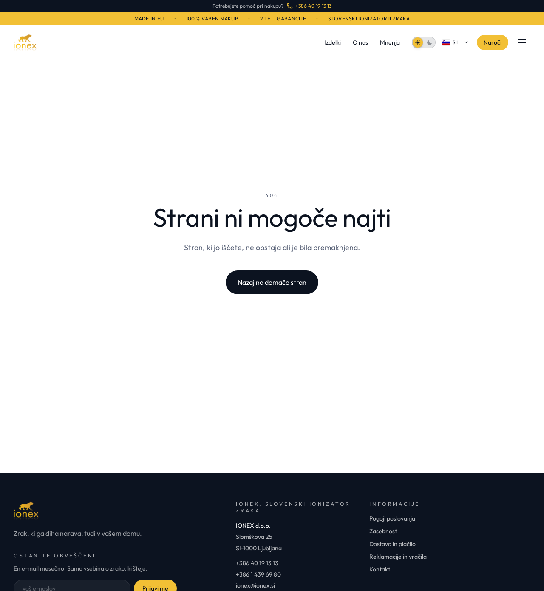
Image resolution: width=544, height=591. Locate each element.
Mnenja (390, 42)
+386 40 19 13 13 (257, 563)
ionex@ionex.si (255, 585)
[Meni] (521, 42)
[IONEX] (25, 42)
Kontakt (379, 569)
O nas (360, 42)
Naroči (493, 42)
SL (457, 42)
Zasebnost (383, 531)
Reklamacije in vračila (398, 556)
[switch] (424, 42)
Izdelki (332, 42)
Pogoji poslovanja (392, 518)
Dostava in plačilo (392, 544)
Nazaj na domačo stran (272, 282)
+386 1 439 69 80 (258, 574)
